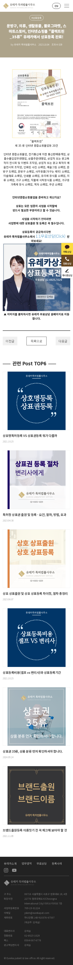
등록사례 (57, 863)
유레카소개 (10, 863)
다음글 (63, 341)
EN (56, 6)
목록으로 (36, 341)
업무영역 (27, 863)
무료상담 (42, 863)
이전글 (10, 341)
